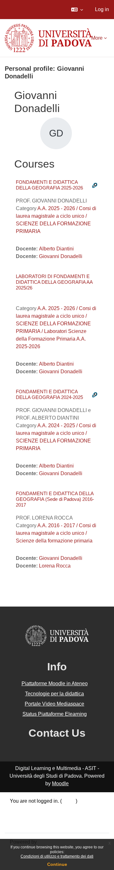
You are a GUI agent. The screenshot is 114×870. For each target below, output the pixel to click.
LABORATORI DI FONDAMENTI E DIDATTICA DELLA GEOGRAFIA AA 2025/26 (54, 282)
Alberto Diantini (56, 248)
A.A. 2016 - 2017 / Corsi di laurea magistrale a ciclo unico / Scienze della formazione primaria (56, 533)
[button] (77, 9)
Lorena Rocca (55, 565)
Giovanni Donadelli (60, 256)
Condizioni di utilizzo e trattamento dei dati (57, 856)
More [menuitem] (97, 38)
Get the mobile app (31, 824)
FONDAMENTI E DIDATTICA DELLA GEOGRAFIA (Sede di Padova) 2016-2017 (55, 499)
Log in (102, 9)
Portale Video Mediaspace (54, 704)
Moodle (60, 783)
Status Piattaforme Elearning (54, 714)
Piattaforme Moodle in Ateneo (55, 683)
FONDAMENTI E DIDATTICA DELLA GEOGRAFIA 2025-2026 (49, 184)
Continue (57, 864)
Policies (19, 816)
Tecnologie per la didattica (54, 693)
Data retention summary (36, 808)
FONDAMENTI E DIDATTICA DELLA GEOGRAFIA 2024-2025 (49, 394)
